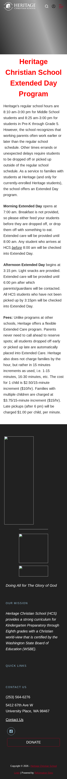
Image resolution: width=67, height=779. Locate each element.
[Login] (53, 6)
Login (17, 772)
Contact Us (14, 720)
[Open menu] (20, 675)
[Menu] (61, 6)
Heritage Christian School (44, 766)
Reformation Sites (43, 772)
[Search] (46, 6)
